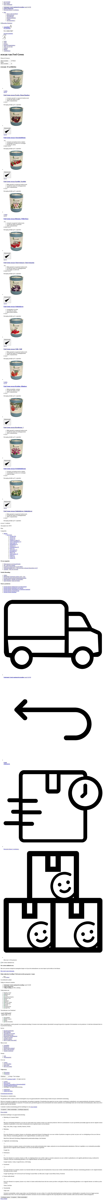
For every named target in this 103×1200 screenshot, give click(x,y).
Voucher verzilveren (8, 1051)
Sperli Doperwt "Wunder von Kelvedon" (13, 579)
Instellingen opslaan (5, 1197)
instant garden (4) (14, 554)
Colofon (6, 1081)
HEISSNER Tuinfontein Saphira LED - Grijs (14, 576)
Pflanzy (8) (12, 552)
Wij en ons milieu (8, 1066)
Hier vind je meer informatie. (7, 971)
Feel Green (9, 535)
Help (5, 12)
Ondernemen (7, 1089)
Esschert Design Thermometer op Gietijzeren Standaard (17, 589)
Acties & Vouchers (8, 1037)
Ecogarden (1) (13, 551)
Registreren (6, 1046)
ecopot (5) (12, 555)
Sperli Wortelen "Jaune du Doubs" (12, 580)
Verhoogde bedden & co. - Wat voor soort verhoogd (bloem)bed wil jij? (21, 568)
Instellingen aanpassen (23, 1109)
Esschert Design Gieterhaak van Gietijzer (13, 588)
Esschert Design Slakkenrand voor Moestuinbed (15, 586)
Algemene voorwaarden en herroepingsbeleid (14, 1084)
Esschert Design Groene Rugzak (11, 590)
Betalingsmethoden (11, 18)
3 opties (5, 91)
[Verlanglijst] (5, 36)
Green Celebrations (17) (15, 541)
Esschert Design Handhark (10, 592)
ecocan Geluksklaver (13, 306)
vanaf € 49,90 (17, 7)
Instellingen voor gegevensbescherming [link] (13, 1087)
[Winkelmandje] (53, 38)
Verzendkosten (10, 16)
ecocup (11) (12, 539)
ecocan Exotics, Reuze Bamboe (17, 95)
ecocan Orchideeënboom (15, 468)
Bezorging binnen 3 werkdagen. (11, 9)
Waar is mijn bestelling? (12, 13)
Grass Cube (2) (13, 543)
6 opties (5, 382)
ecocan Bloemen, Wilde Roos (16, 219)
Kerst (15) (12, 548)
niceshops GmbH (11, 1079)
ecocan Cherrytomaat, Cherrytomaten (19, 262)
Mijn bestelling (7, 1032)
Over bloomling (7, 1063)
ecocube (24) (13, 536)
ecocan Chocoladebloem (14, 137)
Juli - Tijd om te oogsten (9, 565)
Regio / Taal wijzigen (15, 1076)
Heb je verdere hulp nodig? (10, 1040)
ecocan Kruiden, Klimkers (15, 386)
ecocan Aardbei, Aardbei (15, 181)
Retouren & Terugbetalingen (10, 1036)
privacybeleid (34, 1106)
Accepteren (3, 1109)
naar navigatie (7, 1)
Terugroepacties (7, 1057)
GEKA (5, 575)
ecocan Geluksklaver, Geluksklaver (18, 511)
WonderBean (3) (14, 544)
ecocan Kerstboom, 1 (14, 427)
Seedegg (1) (12, 545)
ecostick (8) (12, 558)
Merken (5, 533)
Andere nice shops (8, 1091)
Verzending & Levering (9, 1033)
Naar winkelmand (8, 4)
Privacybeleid (7, 1083)
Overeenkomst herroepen (7, 1093)
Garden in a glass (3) (15, 540)
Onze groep (6, 1065)
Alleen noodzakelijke (12, 1109)
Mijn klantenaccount (8, 1034)
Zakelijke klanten (8, 1039)
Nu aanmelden (7, 28)
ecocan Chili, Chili (13, 349)
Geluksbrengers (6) (14, 547)
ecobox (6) (12, 556)
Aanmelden (6, 1045)
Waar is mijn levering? (9, 1049)
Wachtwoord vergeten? (9, 1048)
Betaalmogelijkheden (9, 1030)
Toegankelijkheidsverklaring (10, 1085)
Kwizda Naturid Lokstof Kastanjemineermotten (15, 578)
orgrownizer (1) (13, 549)
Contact (8, 19)
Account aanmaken (8, 33)
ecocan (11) (12, 537)
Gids (5, 1056)
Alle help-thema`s (11, 20)
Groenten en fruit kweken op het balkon (13, 566)
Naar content (7, 3)
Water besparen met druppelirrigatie (12, 564)
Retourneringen (10, 15)
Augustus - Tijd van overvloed (11, 569)
